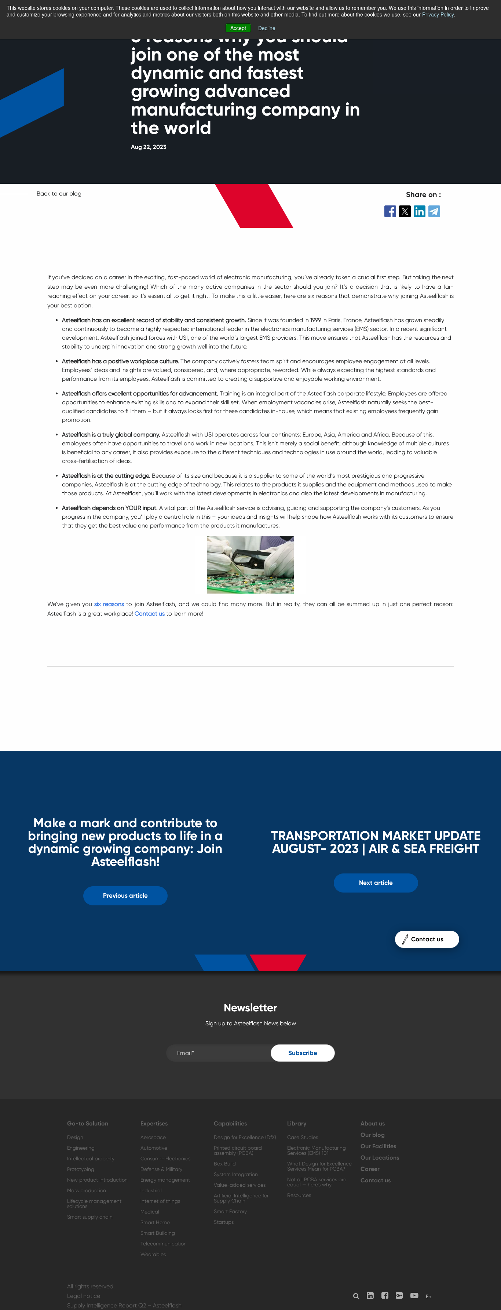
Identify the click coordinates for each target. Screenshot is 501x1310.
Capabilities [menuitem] (230, 1124)
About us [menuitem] (373, 1124)
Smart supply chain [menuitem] (90, 1217)
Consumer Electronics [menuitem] (165, 1158)
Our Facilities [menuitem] (378, 1146)
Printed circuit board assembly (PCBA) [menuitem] (238, 1150)
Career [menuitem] (370, 1169)
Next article (376, 882)
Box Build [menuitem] (225, 1164)
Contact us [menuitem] (376, 1180)
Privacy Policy (438, 14)
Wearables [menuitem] (153, 1254)
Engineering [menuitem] (81, 1148)
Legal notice (83, 1295)
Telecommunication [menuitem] (163, 1244)
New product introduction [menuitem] (97, 1180)
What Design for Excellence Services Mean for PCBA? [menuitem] (319, 1166)
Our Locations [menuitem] (380, 1158)
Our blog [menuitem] (373, 1135)
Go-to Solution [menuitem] (87, 1124)
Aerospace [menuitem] (153, 1137)
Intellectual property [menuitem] (90, 1158)
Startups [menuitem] (224, 1222)
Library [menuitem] (296, 1124)
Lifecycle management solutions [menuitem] (94, 1203)
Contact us (150, 613)
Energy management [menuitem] (165, 1180)
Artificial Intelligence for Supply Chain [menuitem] (241, 1198)
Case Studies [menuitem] (302, 1137)
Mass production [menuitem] (86, 1190)
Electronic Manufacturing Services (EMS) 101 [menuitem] (316, 1150)
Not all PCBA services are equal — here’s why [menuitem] (316, 1181)
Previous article (125, 895)
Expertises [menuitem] (154, 1124)
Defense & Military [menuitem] (161, 1169)
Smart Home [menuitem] (155, 1222)
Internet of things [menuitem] (160, 1201)
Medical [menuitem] (149, 1212)
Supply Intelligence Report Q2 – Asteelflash (124, 1305)
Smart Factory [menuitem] (230, 1211)
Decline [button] (266, 28)
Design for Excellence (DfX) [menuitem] (245, 1137)
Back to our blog (59, 193)
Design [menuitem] (75, 1137)
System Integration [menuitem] (236, 1174)
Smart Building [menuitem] (157, 1233)
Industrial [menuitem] (151, 1190)
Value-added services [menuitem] (240, 1185)
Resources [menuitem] (299, 1195)
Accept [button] (238, 28)
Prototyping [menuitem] (80, 1169)
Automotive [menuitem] (153, 1148)
